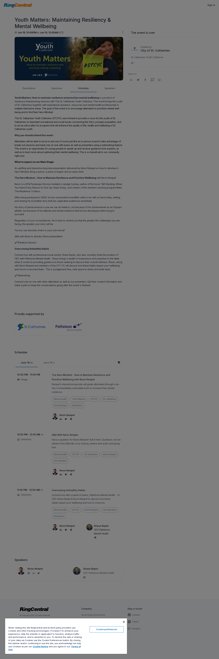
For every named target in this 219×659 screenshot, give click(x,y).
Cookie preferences (106, 629)
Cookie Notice (40, 646)
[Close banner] (124, 622)
